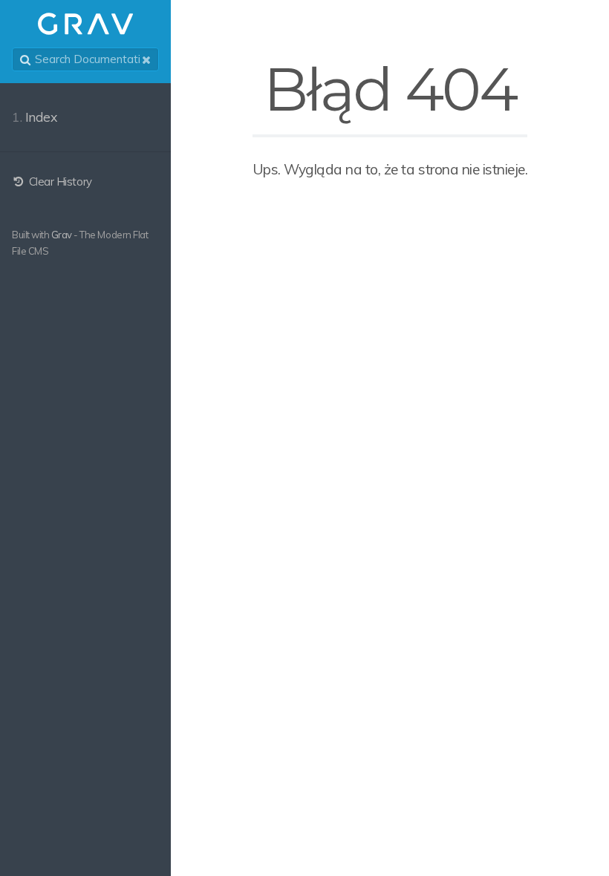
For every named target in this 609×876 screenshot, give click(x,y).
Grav (61, 235)
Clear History (58, 181)
